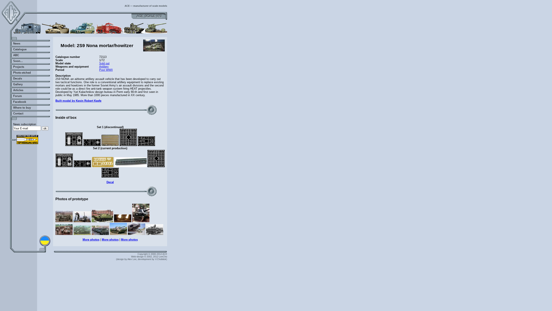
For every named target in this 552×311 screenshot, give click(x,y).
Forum (17, 96)
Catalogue (20, 49)
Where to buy (22, 107)
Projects (18, 66)
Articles (18, 90)
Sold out (104, 63)
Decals (17, 78)
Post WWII (106, 69)
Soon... (18, 61)
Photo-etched (22, 72)
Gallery (18, 84)
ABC (16, 55)
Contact (18, 113)
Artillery (104, 66)
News (16, 43)
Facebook (19, 101)
